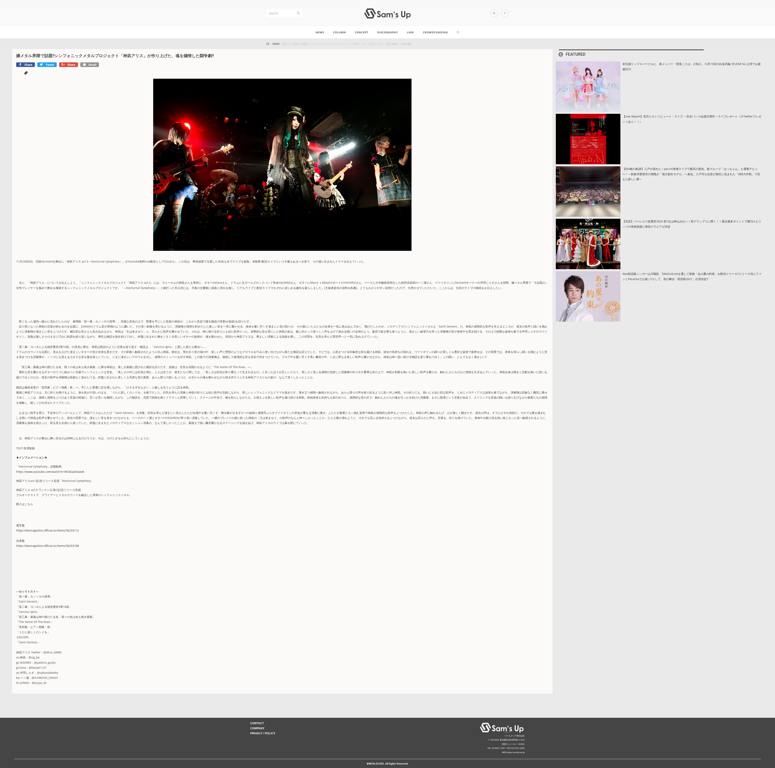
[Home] (267, 44)
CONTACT (257, 723)
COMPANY (257, 728)
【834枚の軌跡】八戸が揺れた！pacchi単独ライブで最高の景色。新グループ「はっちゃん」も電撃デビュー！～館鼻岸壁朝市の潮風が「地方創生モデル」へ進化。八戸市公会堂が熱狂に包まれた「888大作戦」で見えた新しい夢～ (691, 174)
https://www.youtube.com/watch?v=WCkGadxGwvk (50, 472)
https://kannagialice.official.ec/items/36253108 (47, 546)
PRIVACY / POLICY (262, 733)
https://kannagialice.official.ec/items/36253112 (47, 530)
